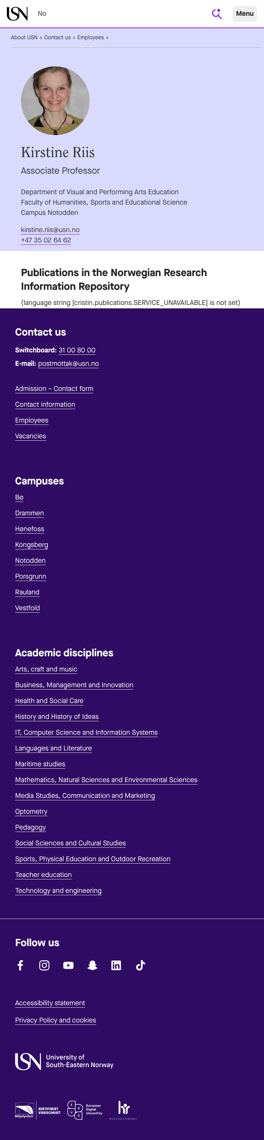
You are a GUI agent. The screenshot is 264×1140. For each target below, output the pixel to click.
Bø (19, 497)
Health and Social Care (49, 700)
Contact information (45, 404)
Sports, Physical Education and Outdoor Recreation (92, 859)
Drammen (29, 513)
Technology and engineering (58, 890)
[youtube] (68, 965)
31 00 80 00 (77, 350)
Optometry (31, 811)
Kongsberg (31, 544)
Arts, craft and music (46, 669)
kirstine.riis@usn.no (50, 229)
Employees (90, 37)
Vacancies (30, 436)
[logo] (17, 13)
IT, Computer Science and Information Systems (86, 732)
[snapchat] (92, 965)
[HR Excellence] (123, 1112)
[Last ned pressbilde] (132, 100)
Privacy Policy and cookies (55, 1020)
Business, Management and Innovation (74, 685)
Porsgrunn (30, 576)
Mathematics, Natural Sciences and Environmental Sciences (106, 780)
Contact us (57, 37)
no (42, 13)
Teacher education (43, 874)
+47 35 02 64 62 (46, 240)
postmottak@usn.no (68, 363)
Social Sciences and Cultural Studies (70, 843)
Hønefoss (29, 529)
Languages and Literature (53, 748)
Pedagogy (30, 827)
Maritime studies (40, 764)
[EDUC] (84, 1112)
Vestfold (27, 608)
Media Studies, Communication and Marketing (85, 795)
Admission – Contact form (54, 388)
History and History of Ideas (57, 716)
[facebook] (20, 965)
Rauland (27, 592)
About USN (24, 37)
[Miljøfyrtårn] (37, 1112)
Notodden (30, 560)
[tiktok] (140, 965)
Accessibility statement (50, 1003)
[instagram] (44, 965)
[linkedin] (116, 965)
